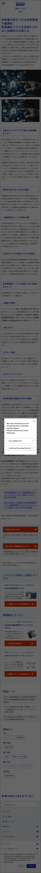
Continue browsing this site (20, 448)
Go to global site (15, 441)
